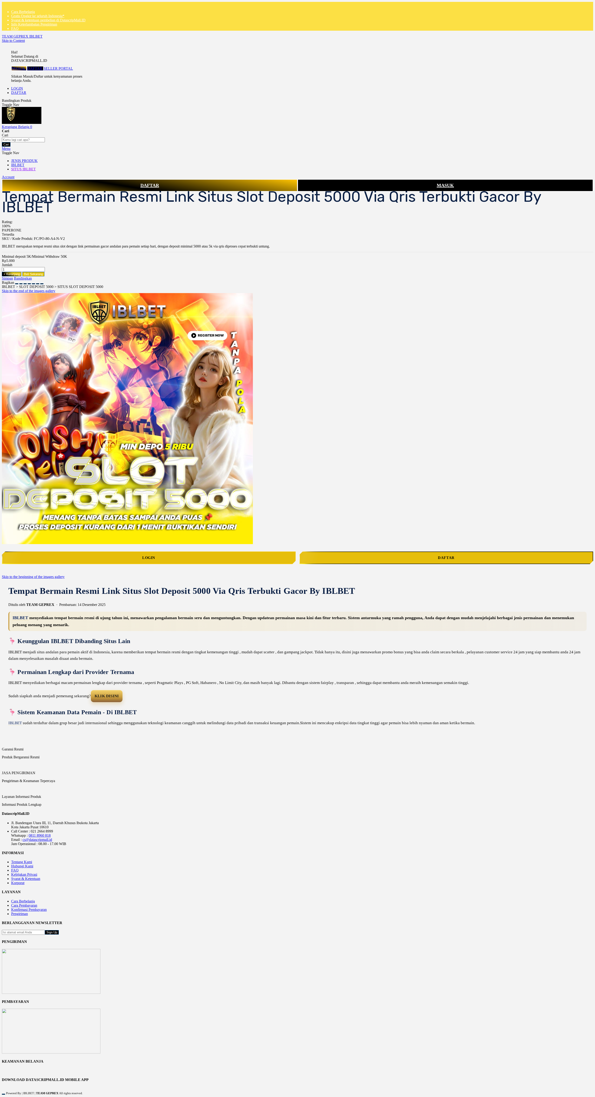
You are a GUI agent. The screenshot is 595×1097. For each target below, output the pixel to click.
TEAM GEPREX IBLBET (22, 36)
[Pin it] (29, 282)
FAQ (15, 28)
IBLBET (20, 617)
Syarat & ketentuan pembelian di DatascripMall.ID (48, 20)
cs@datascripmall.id (37, 840)
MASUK (19, 68)
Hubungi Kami (22, 866)
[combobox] (23, 139)
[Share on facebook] (21, 282)
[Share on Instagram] (33, 282)
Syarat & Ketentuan (25, 879)
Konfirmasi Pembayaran (29, 910)
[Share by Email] (37, 282)
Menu (6, 149)
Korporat (17, 883)
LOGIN (17, 88)
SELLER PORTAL (58, 68)
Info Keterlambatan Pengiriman (34, 24)
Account (8, 177)
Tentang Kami (21, 862)
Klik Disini (107, 696)
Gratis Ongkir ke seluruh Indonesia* (37, 16)
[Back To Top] (3, 1094)
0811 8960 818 (40, 835)
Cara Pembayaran (24, 905)
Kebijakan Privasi (24, 874)
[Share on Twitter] (25, 282)
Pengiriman (19, 914)
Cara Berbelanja (23, 12)
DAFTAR (35, 68)
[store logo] (21, 123)
